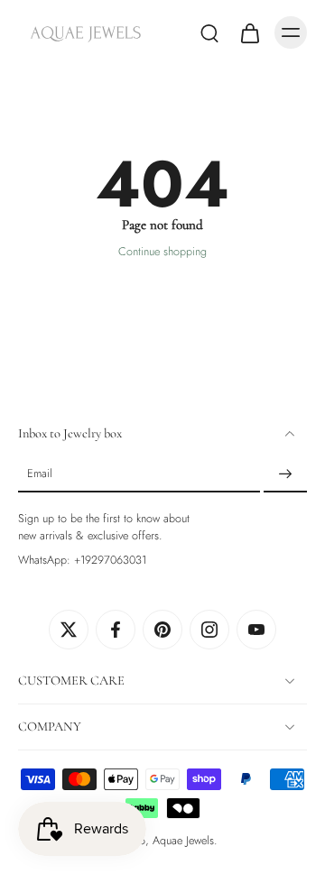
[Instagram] (209, 629)
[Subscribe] (285, 474)
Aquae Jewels (183, 841)
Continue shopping (162, 252)
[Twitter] (68, 629)
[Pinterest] (162, 629)
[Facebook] (115, 629)
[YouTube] (256, 629)
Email (39, 475)
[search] (209, 32)
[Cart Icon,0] (249, 32)
